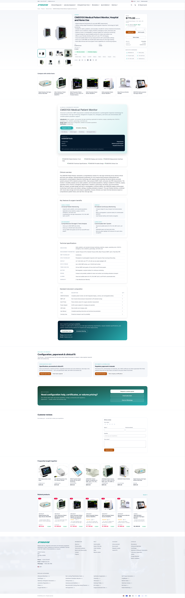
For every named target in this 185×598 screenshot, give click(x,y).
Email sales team (127, 395)
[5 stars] (114, 424)
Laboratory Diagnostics (136, 552)
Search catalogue (135, 558)
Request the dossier (101, 373)
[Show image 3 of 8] (59, 53)
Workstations (95, 5)
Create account (144, 1)
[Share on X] (85, 60)
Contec (77, 14)
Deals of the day (97, 546)
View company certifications (116, 373)
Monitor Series (49, 8)
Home (39, 8)
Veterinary (114, 5)
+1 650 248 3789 (48, 563)
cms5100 (89, 56)
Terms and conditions (80, 548)
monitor (104, 56)
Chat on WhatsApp (127, 400)
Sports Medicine (105, 5)
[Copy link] (93, 60)
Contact (77, 552)
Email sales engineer (58, 373)
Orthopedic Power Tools (83, 5)
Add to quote (141, 32)
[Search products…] (131, 5)
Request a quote (116, 548)
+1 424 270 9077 (42, 1)
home (114, 56)
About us (77, 544)
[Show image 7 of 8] (59, 62)
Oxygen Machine (135, 556)
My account (115, 546)
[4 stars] (112, 424)
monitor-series (78, 56)
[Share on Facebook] (90, 60)
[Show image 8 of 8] (68, 62)
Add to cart (130, 32)
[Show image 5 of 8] (42, 62)
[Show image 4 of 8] (68, 53)
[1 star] (105, 424)
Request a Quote (66, 128)
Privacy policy (78, 546)
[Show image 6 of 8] (50, 62)
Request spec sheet (45, 373)
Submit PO (114, 550)
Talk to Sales (136, 37)
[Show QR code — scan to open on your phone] (96, 60)
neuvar (84, 56)
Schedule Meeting (81, 331)
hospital (109, 56)
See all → (145, 494)
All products (134, 544)
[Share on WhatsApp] (79, 60)
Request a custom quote (127, 391)
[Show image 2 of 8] (50, 53)
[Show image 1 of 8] (42, 53)
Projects (77, 554)
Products (43, 8)
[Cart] (135, 5)
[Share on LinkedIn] (88, 60)
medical (94, 56)
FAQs (95, 550)
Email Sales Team (66, 331)
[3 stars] (110, 424)
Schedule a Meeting (81, 128)
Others (132, 554)
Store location (97, 544)
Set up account (116, 544)
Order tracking (97, 548)
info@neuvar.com (51, 1)
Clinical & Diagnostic (56, 5)
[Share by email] (82, 60)
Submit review (109, 450)
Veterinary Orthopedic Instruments (139, 550)
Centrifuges (134, 548)
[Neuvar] (43, 5)
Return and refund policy (81, 550)
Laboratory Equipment (69, 5)
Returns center (97, 552)
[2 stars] (107, 424)
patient (99, 56)
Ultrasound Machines (136, 546)
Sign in (138, 1)
